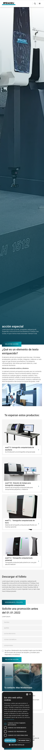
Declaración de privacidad (20, 650)
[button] (39, 3)
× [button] (30, 694)
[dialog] (17, 720)
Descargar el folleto (14, 602)
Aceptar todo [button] (10, 740)
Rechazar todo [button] (24, 740)
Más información (9, 719)
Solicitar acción (11, 344)
